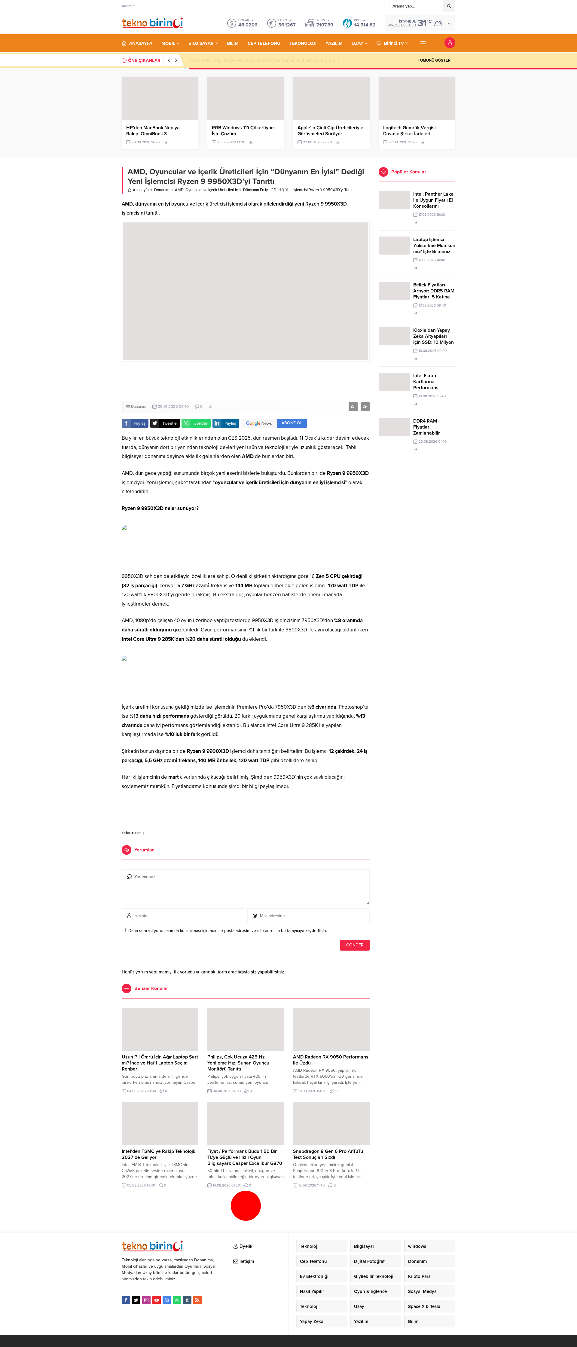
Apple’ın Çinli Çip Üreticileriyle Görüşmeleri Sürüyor (330, 131)
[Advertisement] (98, 90)
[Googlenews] (167, 1300)
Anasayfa (141, 190)
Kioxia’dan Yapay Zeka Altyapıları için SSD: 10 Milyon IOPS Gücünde (433, 339)
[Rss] (197, 1300)
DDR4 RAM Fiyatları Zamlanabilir (426, 427)
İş (143, 833)
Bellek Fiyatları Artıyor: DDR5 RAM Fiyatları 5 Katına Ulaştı (433, 294)
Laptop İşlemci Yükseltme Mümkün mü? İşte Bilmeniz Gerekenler (434, 249)
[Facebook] (126, 1300)
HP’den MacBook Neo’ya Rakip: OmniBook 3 (234, 60)
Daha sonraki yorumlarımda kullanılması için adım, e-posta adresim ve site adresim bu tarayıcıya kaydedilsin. (227, 930)
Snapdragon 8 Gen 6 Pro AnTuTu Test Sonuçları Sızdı (328, 1154)
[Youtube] (156, 1300)
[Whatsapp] (177, 1300)
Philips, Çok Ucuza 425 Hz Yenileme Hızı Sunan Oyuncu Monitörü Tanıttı (238, 1063)
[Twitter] (136, 1300)
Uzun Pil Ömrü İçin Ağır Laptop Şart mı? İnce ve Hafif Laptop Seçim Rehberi (160, 1063)
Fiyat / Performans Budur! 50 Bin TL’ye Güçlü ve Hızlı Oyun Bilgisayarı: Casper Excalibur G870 (244, 1157)
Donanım (161, 190)
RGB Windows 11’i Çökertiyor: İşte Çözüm (243, 131)
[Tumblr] (187, 1300)
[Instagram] (146, 1300)
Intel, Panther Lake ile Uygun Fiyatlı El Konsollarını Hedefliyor (433, 203)
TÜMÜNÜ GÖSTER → (436, 60)
